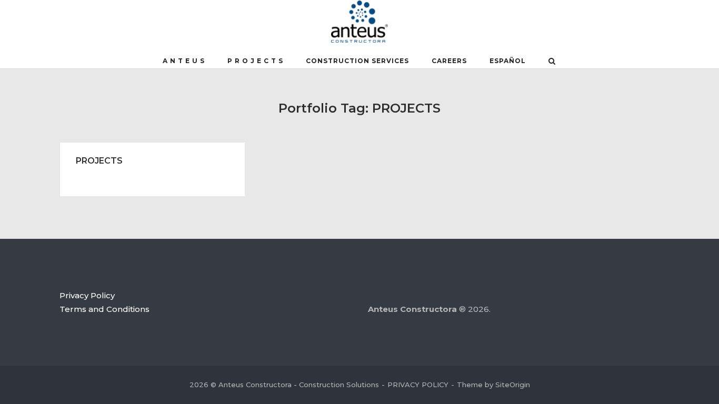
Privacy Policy (87, 295)
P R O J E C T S (255, 61)
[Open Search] (551, 62)
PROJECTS (99, 161)
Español (508, 61)
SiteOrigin (512, 384)
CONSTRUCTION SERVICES (357, 61)
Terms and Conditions (104, 309)
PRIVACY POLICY (417, 384)
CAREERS (449, 61)
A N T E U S (184, 61)
